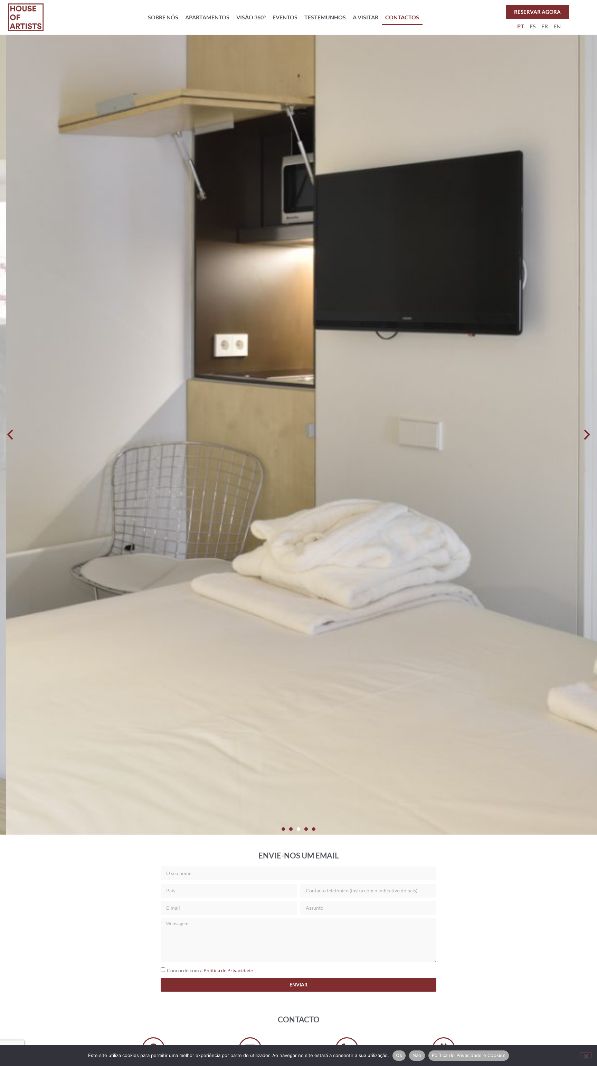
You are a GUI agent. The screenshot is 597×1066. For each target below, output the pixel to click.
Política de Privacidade (228, 970)
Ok (399, 1055)
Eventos (285, 17)
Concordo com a (210, 970)
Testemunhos (325, 17)
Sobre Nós (163, 17)
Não (417, 1055)
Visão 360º (251, 17)
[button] (10, 434)
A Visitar (365, 17)
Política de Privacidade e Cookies (468, 1055)
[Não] (586, 1055)
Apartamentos (207, 17)
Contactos (402, 17)
